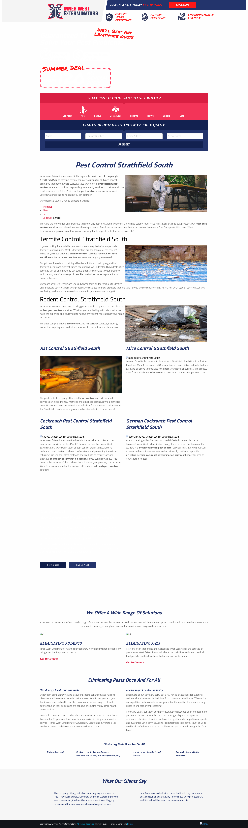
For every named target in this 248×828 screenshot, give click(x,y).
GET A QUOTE (182, 5)
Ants (83, 116)
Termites (47, 206)
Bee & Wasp (116, 116)
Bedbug (97, 116)
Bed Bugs (48, 217)
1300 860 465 (152, 5)
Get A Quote (53, 565)
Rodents (134, 116)
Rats (45, 214)
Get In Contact (49, 658)
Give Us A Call (82, 565)
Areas (130, 824)
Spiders (166, 116)
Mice (45, 210)
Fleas (181, 116)
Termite (150, 116)
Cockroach (67, 116)
